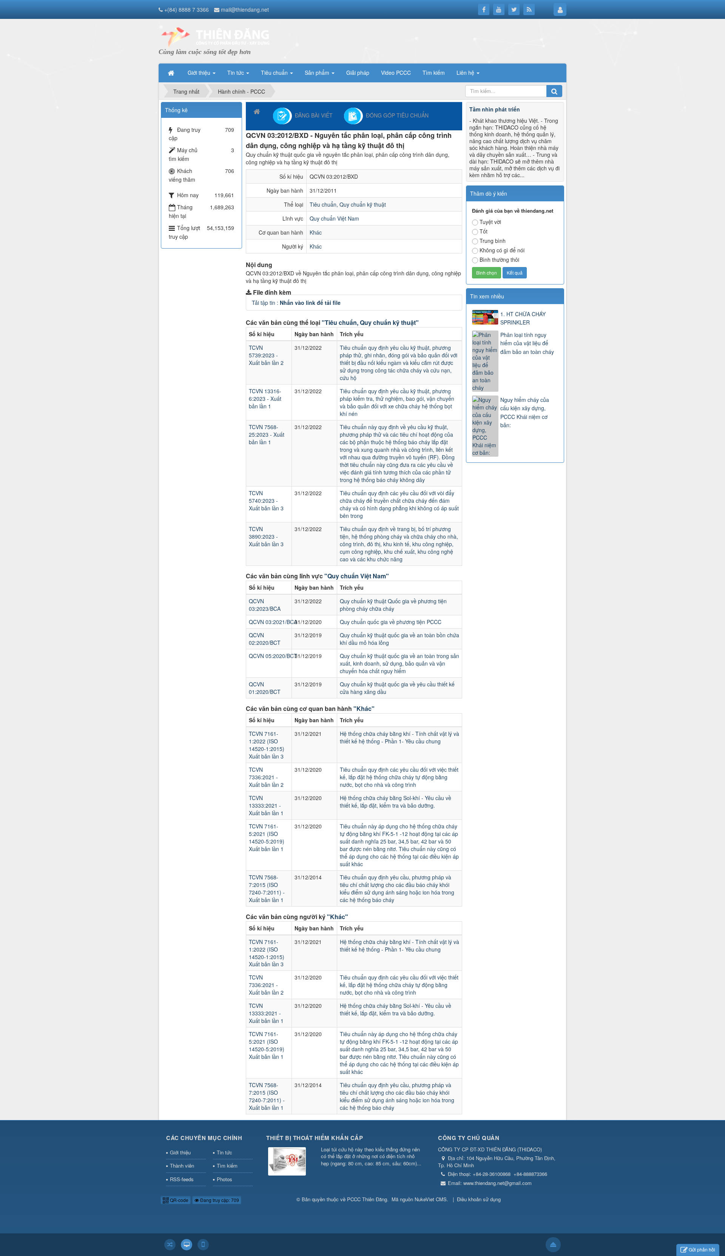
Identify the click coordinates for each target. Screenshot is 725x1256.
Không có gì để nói (502, 250)
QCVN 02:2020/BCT (265, 638)
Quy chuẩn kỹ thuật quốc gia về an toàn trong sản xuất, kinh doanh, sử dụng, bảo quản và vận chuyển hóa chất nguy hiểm (399, 663)
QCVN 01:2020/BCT (265, 687)
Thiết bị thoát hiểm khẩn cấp (314, 1138)
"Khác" (364, 708)
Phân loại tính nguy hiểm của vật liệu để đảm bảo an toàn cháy (527, 343)
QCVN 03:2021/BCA (273, 622)
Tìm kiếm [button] (434, 72)
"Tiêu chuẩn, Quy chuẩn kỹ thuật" (370, 322)
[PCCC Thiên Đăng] (215, 36)
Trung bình (493, 240)
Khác (316, 232)
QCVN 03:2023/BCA (265, 604)
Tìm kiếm (227, 1165)
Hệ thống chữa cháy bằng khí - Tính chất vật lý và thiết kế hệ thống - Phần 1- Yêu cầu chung (399, 737)
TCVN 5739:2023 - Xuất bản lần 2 (266, 355)
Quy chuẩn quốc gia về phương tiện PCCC (390, 622)
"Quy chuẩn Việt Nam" (356, 576)
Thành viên (182, 1165)
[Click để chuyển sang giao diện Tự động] (170, 1244)
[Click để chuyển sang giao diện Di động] (203, 1244)
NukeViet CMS (431, 1199)
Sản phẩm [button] (318, 72)
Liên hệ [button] (466, 72)
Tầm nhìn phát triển (494, 109)
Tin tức (224, 1152)
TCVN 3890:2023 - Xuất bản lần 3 (266, 536)
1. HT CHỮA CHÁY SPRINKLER (523, 318)
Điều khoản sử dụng (479, 1199)
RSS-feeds (182, 1179)
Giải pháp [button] (357, 72)
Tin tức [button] (236, 72)
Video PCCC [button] (396, 72)
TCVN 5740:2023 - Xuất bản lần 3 (266, 500)
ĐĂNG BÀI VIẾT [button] (312, 115)
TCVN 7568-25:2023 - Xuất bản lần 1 (266, 434)
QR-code (178, 1200)
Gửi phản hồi (702, 1249)
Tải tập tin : (296, 302)
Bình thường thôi (499, 259)
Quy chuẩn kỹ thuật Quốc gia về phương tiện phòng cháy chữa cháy (393, 604)
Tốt (483, 231)
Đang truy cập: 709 (219, 1200)
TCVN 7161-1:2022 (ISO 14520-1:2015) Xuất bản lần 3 (266, 745)
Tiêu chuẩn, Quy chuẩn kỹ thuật (348, 204)
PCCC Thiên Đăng (367, 1199)
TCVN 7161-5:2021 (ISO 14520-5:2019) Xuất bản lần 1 (266, 837)
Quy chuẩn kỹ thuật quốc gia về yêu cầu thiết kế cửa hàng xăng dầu (397, 687)
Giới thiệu (180, 1152)
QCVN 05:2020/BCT (273, 656)
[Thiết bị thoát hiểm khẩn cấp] (287, 1161)
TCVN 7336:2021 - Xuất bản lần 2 (266, 777)
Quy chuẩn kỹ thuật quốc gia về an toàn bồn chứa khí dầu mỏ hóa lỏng (399, 638)
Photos (224, 1179)
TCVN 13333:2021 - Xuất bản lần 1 (266, 805)
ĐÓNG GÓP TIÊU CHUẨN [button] (396, 115)
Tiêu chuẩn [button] (275, 72)
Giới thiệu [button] (200, 72)
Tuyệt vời (490, 222)
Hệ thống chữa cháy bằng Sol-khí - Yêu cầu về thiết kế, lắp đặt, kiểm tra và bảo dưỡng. (395, 801)
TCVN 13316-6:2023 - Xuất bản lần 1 (265, 398)
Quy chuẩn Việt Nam (334, 218)
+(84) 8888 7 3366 (186, 9)
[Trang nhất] (172, 72)
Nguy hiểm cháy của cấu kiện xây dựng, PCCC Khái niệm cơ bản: (524, 412)
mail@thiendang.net (245, 9)
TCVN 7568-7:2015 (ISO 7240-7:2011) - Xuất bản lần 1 (267, 888)
